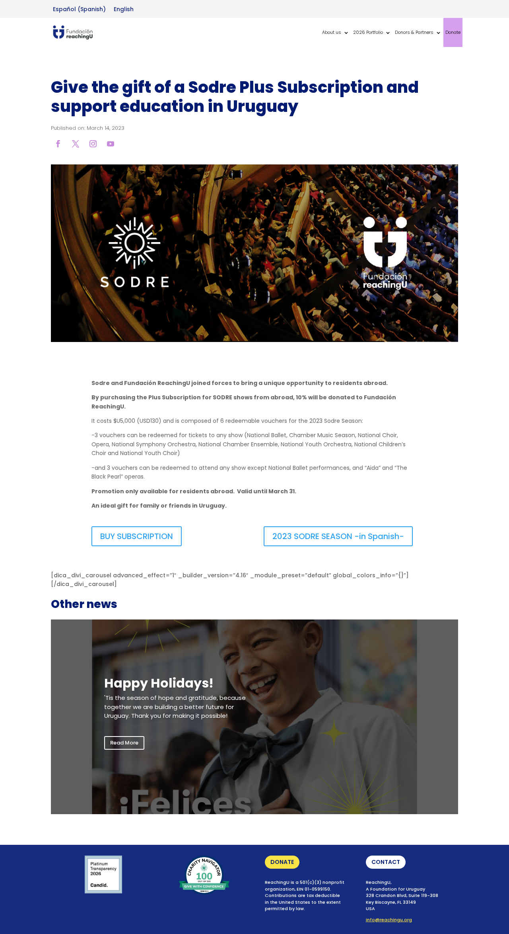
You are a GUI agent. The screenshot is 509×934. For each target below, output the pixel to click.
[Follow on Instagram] (93, 144)
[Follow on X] (75, 144)
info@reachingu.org (389, 919)
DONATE (282, 862)
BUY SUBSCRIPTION (136, 536)
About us (331, 32)
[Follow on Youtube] (110, 144)
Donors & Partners (414, 32)
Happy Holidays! (159, 683)
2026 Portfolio (368, 32)
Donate (452, 32)
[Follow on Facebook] (58, 144)
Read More (124, 742)
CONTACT (385, 862)
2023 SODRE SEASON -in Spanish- (338, 536)
